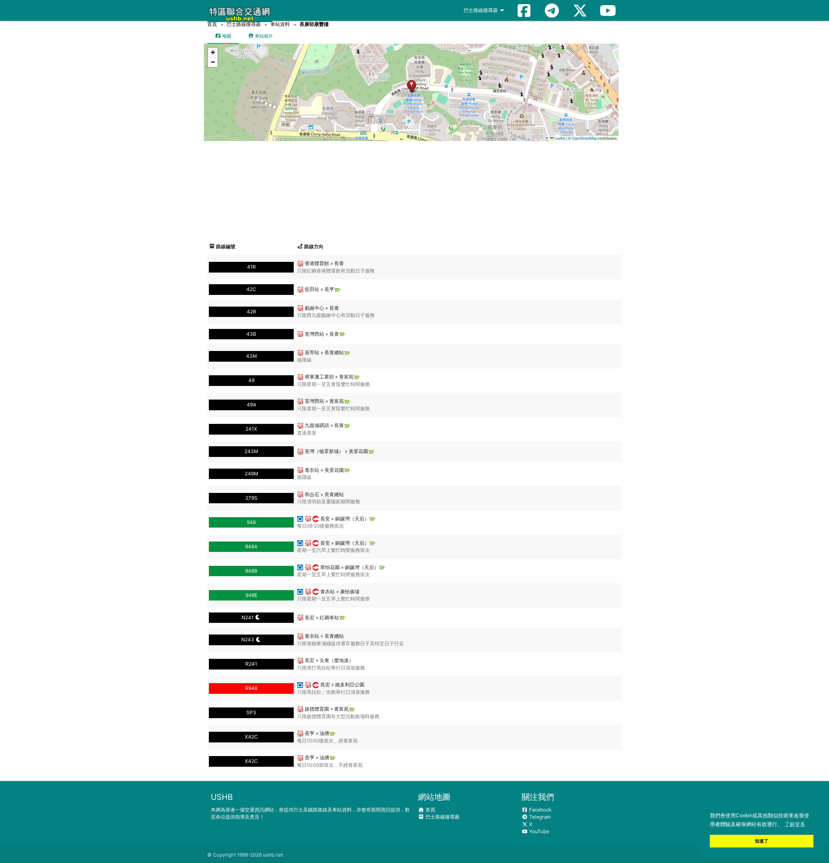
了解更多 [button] (795, 824)
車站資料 (280, 24)
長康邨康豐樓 (314, 24)
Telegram (539, 817)
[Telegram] (552, 10)
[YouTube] (608, 10)
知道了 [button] (761, 841)
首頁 (212, 24)
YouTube (538, 831)
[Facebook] (524, 10)
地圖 (226, 36)
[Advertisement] (414, 189)
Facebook (539, 810)
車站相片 (263, 36)
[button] (411, 86)
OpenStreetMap (584, 138)
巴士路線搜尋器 (481, 10)
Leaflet (559, 138)
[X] (580, 10)
